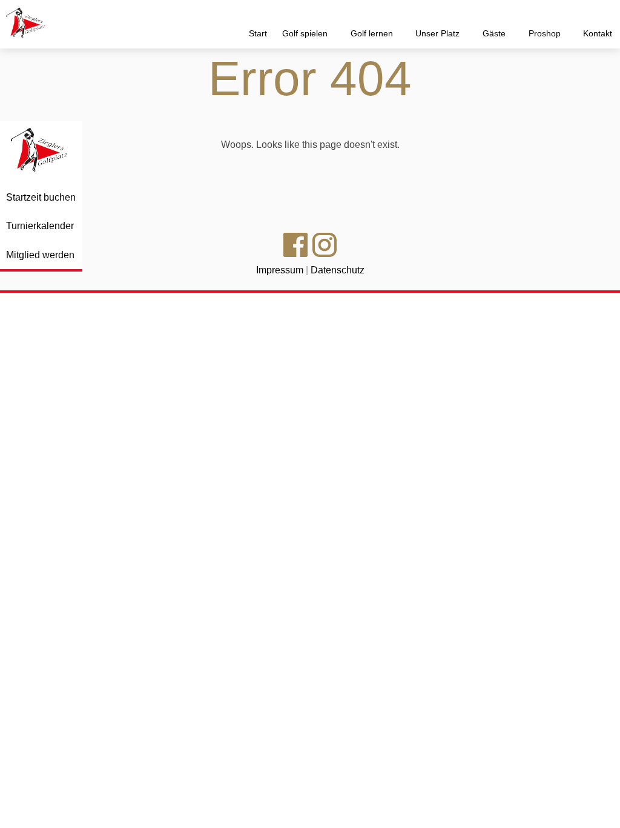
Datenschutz (337, 270)
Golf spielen (306, 33)
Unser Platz (438, 33)
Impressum (279, 270)
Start (258, 33)
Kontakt (597, 33)
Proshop (546, 33)
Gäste (495, 33)
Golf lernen (373, 33)
